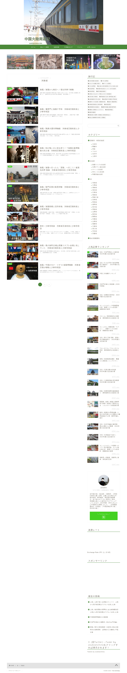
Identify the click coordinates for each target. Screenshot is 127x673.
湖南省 (94, 187)
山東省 (94, 221)
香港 (93, 149)
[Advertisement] (103, 576)
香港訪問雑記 (110, 109)
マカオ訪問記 (92, 86)
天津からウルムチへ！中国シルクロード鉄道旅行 (100, 94)
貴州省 (94, 214)
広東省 (94, 192)
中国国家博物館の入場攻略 (99, 617)
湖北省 (94, 190)
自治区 (92, 161)
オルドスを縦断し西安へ (94, 83)
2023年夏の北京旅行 (94, 81)
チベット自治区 (97, 169)
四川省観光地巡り (102, 91)
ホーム (33, 47)
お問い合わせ (91, 47)
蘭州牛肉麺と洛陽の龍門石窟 (109, 107)
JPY (100, 552)
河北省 (94, 231)
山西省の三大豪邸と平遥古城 (110, 99)
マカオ (94, 151)
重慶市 (94, 146)
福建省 (94, 224)
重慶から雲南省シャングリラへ (96, 109)
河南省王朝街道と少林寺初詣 (95, 104)
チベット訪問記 (107, 83)
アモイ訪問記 (105, 81)
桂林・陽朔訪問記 (113, 101)
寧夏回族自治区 (97, 174)
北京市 (94, 154)
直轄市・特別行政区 (97, 140)
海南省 (94, 195)
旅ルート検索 (44, 47)
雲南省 (94, 209)
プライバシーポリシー (14, 670)
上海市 (94, 156)
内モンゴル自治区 (98, 172)
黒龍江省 (95, 197)
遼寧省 (94, 204)
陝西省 (94, 216)
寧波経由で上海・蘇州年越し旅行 (108, 96)
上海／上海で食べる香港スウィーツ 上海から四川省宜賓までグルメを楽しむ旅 (104, 603)
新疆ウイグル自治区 (99, 164)
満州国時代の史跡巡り (94, 107)
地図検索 (56, 47)
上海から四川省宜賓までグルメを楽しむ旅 (108, 86)
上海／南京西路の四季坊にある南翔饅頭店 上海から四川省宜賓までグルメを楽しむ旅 (105, 611)
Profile (80, 47)
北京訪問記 (91, 88)
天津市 (94, 144)
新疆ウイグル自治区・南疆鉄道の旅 (97, 101)
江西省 (94, 185)
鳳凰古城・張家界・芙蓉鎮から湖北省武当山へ (99, 114)
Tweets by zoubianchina (96, 651)
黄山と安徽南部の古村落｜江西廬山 (97, 117)
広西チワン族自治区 (99, 167)
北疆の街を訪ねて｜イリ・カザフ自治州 (107, 88)
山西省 (94, 211)
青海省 (94, 202)
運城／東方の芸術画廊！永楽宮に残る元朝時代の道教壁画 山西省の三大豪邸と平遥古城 (104, 629)
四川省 (94, 207)
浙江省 (94, 228)
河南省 (94, 183)
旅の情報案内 (95, 238)
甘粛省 (94, 219)
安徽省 (94, 233)
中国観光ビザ (68, 47)
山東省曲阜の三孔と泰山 (94, 99)
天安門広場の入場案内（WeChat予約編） (104, 622)
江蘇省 (94, 226)
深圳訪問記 (108, 104)
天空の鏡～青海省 (93, 96)
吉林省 (94, 199)
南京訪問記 (91, 91)
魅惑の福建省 (92, 112)
